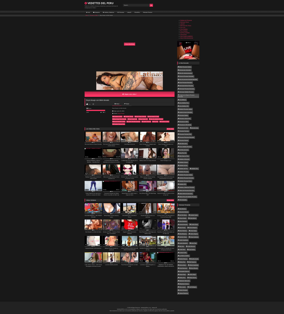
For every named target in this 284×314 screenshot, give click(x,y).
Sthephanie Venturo (184, 283)
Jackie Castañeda (183, 240)
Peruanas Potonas (183, 140)
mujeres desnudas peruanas (134, 121)
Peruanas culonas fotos (184, 118)
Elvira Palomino (183, 230)
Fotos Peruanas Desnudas (185, 82)
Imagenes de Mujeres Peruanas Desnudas (186, 95)
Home (86, 15)
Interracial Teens (184, 22)
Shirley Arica (182, 277)
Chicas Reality (182, 218)
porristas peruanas (183, 149)
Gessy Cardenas (194, 237)
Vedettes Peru (194, 168)
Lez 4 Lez (182, 27)
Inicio (89, 12)
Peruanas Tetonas (129, 116)
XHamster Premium (147, 12)
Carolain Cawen (194, 215)
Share (127, 103)
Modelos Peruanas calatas (185, 109)
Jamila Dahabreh (183, 243)
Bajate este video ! (130, 94)
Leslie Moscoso (191, 246)
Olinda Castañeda (194, 265)
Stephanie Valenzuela (184, 280)
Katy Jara (181, 246)
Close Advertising (129, 44)
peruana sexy (195, 127)
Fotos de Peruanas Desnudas (186, 76)
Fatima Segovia (194, 233)
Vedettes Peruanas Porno (185, 181)
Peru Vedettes (184, 31)
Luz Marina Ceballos (184, 255)
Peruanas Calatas (183, 115)
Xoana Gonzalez (183, 290)
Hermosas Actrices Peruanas (186, 85)
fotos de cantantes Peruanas (157, 119)
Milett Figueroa (192, 262)
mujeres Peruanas (147, 121)
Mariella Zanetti (194, 258)
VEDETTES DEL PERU (100, 3)
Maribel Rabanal (183, 258)
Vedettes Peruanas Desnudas (186, 177)
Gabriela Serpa (183, 237)
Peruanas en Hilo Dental (185, 124)
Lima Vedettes (184, 29)
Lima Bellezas (182, 99)
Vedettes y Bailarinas (109, 12)
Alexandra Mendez (183, 211)
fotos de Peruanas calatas (119, 121)
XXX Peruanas (120, 12)
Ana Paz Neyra (182, 215)
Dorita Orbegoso (193, 227)
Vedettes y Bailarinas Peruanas (186, 187)
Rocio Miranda (194, 268)
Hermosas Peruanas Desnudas (186, 88)
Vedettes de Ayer (183, 165)
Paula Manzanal (183, 268)
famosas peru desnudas (185, 70)
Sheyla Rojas (182, 274)
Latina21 (129, 12)
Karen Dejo (193, 243)
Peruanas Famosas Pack (119, 124)
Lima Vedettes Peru (184, 102)
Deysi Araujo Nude (133, 119)
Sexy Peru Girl (182, 152)
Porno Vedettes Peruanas (185, 146)
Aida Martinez (182, 208)
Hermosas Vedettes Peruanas (186, 91)
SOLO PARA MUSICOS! (186, 38)
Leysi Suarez (192, 249)
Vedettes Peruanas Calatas (185, 174)
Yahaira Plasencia (183, 293)
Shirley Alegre (192, 274)
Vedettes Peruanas (183, 171)
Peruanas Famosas (184, 131)
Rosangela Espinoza (184, 271)
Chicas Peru (183, 34)
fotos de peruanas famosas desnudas (188, 79)
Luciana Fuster (182, 252)
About (117, 103)
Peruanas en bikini (165, 121)
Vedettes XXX (182, 184)
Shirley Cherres (192, 277)
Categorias (97, 12)
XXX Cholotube (183, 199)
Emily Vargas (193, 230)
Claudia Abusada (183, 224)
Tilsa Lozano (182, 287)
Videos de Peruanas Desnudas (186, 190)
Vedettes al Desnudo (184, 159)
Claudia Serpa (194, 224)
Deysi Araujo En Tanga (154, 116)
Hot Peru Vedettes (185, 32)
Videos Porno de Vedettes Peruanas (187, 196)
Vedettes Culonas (183, 162)
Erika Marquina (183, 233)
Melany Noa (182, 262)
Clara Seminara (183, 221)
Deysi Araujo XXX (144, 119)
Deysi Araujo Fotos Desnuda (120, 119)
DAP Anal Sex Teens (185, 25)
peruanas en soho (183, 127)
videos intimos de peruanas (185, 193)
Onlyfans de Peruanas (186, 20)
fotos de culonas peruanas (185, 73)
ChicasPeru (137, 12)
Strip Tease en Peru (184, 156)
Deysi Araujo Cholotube (141, 116)
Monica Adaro (182, 265)
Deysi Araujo (121, 113)
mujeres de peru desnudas (185, 112)
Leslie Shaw (182, 249)
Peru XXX (156, 121)
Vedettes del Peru (183, 168)
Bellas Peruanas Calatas (185, 66)
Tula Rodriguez (192, 287)
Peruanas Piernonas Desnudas (186, 137)
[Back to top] (279, 309)
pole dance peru (183, 143)
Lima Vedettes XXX (183, 106)
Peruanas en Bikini (94, 15)
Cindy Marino (193, 218)
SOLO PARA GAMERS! (186, 36)
